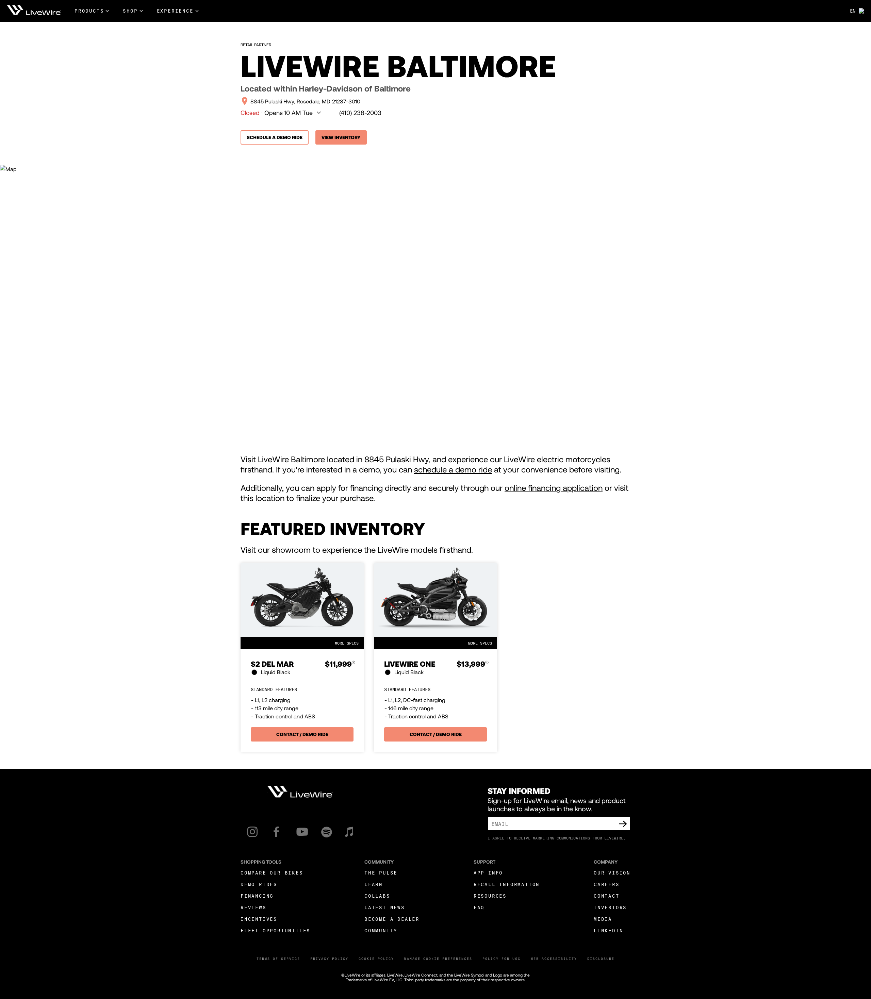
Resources (490, 896)
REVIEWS (253, 907)
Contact (607, 896)
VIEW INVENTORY (341, 137)
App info (488, 873)
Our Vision (612, 873)
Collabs (377, 896)
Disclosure (600, 958)
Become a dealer (392, 919)
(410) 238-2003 (360, 112)
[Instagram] (252, 832)
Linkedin (608, 930)
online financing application (554, 488)
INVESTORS (610, 907)
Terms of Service (278, 958)
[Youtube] (302, 832)
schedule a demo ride (453, 469)
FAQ (479, 907)
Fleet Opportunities (275, 930)
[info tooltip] (353, 664)
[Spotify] (326, 832)
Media (603, 919)
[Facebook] (276, 832)
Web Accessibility (554, 958)
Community (380, 930)
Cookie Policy (376, 958)
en (852, 11)
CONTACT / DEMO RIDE (302, 734)
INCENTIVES (259, 919)
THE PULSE (380, 873)
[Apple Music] (349, 832)
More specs (347, 643)
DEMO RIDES (259, 884)
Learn (373, 884)
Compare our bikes (272, 873)
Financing (257, 896)
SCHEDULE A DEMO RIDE (274, 137)
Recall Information (507, 884)
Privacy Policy (329, 958)
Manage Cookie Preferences (438, 958)
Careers (607, 884)
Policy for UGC (501, 958)
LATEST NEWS (384, 907)
